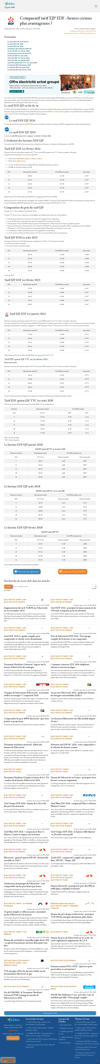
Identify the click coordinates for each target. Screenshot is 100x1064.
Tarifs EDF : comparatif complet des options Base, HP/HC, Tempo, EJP (71, 859)
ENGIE (53, 989)
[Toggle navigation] (96, 6)
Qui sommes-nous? (66, 1025)
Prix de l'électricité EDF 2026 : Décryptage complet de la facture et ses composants (71, 637)
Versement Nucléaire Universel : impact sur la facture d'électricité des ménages (25, 666)
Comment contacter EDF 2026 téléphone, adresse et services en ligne (70, 666)
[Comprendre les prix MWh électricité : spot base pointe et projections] (42, 710)
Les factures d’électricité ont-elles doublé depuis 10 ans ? (73, 720)
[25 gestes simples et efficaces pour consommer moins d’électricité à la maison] (42, 903)
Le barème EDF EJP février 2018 (19, 70)
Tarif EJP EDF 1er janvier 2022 (18, 60)
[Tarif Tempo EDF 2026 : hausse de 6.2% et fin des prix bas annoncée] (42, 795)
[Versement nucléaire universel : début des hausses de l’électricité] (42, 736)
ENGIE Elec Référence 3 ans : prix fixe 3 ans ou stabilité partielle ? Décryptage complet (72, 996)
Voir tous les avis (13, 1038)
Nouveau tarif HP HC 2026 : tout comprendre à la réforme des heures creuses (73, 746)
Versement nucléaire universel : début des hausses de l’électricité (23, 746)
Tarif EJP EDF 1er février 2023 (18, 58)
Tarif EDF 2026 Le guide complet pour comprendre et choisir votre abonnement (23, 637)
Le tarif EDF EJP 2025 (15, 46)
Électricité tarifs (91, 31)
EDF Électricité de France (88, 33)
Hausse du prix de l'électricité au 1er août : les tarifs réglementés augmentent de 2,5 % (72, 939)
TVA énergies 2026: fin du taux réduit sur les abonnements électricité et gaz (25, 972)
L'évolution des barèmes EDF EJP (19, 49)
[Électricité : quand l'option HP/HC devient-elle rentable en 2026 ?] (42, 849)
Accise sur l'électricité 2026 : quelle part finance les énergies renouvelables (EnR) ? (73, 694)
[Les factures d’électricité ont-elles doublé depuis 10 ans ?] (89, 710)
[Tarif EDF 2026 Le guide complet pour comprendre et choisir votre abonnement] (42, 628)
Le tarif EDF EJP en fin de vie (17, 42)
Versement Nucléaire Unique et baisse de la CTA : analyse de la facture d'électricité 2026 (26, 779)
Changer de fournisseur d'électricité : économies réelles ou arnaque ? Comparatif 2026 (26, 694)
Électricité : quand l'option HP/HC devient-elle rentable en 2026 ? (26, 859)
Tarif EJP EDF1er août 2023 (17, 56)
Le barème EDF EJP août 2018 (18, 67)
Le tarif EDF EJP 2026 (15, 44)
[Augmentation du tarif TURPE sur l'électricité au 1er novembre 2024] (42, 600)
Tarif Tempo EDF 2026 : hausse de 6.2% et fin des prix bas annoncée (25, 805)
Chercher (8, 586)
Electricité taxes (59, 687)
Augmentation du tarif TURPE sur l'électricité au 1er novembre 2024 (25, 609)
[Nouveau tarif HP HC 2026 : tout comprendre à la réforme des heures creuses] (89, 736)
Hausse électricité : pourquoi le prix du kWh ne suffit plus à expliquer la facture (73, 887)
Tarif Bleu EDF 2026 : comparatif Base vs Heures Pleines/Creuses (73, 805)
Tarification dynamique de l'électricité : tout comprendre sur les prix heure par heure (24, 885)
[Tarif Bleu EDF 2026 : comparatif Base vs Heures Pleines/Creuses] (89, 795)
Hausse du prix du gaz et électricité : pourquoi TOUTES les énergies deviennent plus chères (72, 915)
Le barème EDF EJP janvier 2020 (19, 65)
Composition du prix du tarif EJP (19, 53)
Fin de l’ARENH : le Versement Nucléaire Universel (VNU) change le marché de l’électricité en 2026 (23, 995)
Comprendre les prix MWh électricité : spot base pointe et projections (26, 720)
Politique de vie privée (66, 1028)
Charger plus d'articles (50, 1013)
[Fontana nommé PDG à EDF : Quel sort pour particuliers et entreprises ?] (89, 960)
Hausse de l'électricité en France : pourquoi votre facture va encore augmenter (73, 779)
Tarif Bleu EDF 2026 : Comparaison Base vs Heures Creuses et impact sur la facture (24, 833)
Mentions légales (65, 1043)
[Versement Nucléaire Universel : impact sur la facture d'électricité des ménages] (42, 656)
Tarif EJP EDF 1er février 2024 (18, 51)
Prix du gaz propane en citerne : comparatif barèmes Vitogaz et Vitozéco (85, 1055)
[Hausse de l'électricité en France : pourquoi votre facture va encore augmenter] (89, 769)
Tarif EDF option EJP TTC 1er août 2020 (22, 63)
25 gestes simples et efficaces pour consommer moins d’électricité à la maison (25, 913)
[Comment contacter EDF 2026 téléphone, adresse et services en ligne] (89, 656)
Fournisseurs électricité (77, 31)
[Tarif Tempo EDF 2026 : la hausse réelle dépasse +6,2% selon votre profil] (89, 823)
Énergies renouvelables (62, 904)
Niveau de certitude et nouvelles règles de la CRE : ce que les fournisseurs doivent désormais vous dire (26, 942)
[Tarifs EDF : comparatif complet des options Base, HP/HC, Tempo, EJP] (89, 849)
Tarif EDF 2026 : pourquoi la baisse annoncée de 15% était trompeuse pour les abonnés (73, 609)
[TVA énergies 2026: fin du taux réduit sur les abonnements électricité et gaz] (42, 960)
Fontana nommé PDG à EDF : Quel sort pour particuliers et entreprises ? (72, 968)
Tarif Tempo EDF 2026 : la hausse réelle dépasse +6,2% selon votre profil (73, 833)
